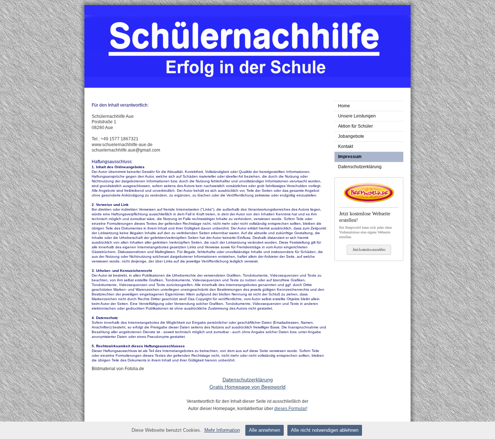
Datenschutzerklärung (360, 166)
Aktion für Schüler (355, 126)
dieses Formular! (290, 408)
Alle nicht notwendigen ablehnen (324, 430)
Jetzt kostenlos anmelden (369, 249)
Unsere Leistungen (357, 116)
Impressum (350, 156)
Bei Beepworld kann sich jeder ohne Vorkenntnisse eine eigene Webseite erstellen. (365, 225)
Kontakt (345, 146)
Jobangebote (351, 136)
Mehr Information (222, 430)
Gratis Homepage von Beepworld (247, 387)
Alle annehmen (264, 430)
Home (344, 105)
